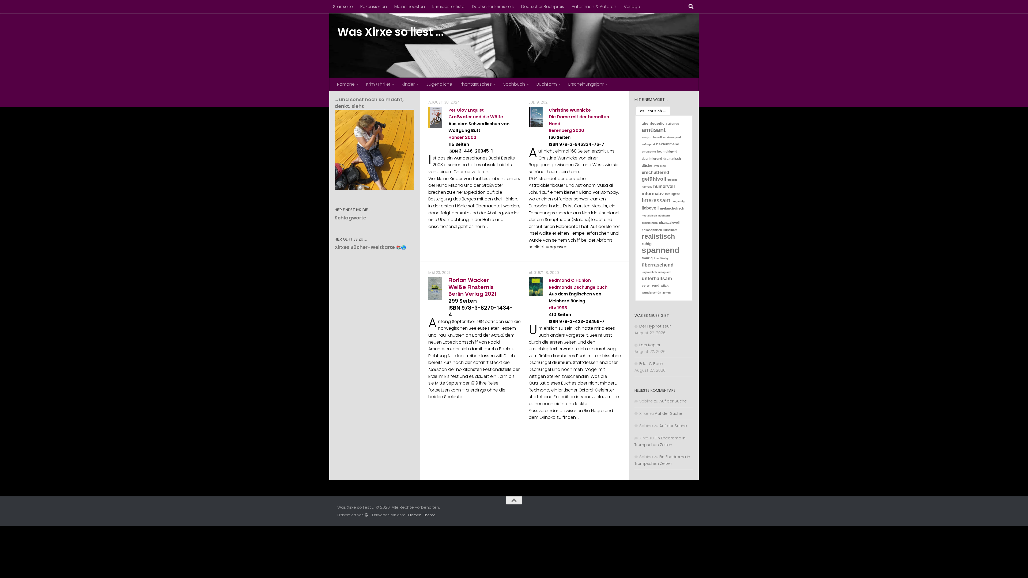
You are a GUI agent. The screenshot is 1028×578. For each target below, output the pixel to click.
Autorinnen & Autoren (594, 6)
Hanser (456, 137)
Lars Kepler (649, 345)
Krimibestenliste (448, 6)
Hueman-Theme (421, 515)
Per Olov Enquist (466, 110)
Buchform (546, 84)
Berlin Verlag (465, 294)
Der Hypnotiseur (655, 326)
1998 (562, 308)
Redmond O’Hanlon (570, 280)
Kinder (408, 84)
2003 (470, 137)
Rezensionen (373, 6)
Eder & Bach (651, 363)
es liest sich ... (653, 111)
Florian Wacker (468, 280)
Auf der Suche (673, 401)
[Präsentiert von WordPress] (366, 515)
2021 (491, 294)
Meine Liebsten (409, 6)
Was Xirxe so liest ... (390, 32)
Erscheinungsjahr (586, 84)
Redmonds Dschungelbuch (578, 287)
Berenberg (560, 130)
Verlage (632, 6)
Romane (346, 84)
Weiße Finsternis (471, 287)
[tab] (653, 110)
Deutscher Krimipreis (493, 6)
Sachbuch (514, 84)
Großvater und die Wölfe (475, 117)
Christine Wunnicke (570, 110)
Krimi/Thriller (378, 84)
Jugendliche (439, 84)
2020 (578, 130)
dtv (552, 308)
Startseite (343, 6)
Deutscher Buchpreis (542, 6)
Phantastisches (476, 84)
